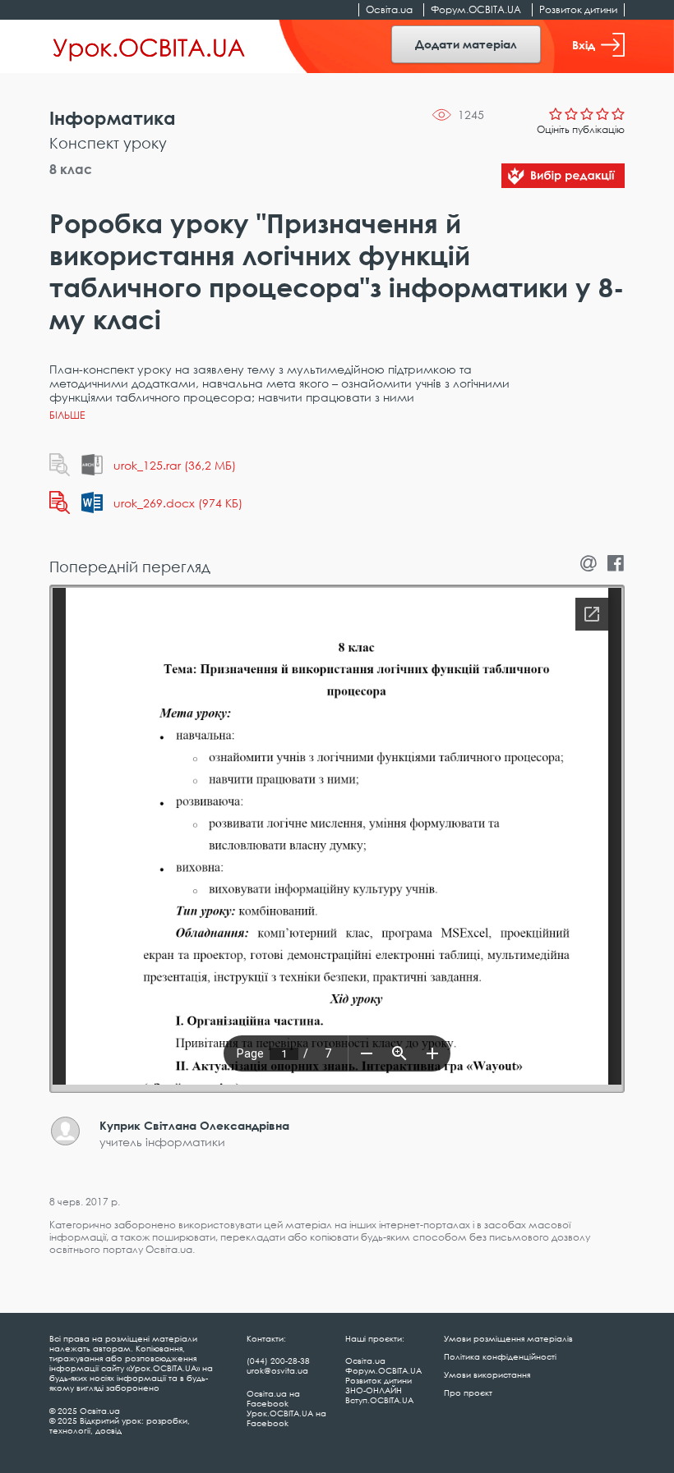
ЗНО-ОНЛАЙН (373, 1390)
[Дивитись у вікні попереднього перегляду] (59, 464)
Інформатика (112, 118)
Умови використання (487, 1374)
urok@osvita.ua (277, 1370)
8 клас (70, 169)
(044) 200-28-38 (278, 1360)
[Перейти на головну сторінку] (149, 47)
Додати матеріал (466, 44)
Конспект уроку (108, 143)
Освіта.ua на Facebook (273, 1398)
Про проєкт (468, 1392)
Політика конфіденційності (500, 1356)
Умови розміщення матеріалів (508, 1338)
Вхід (583, 45)
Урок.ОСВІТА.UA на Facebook (286, 1418)
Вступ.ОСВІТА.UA (379, 1400)
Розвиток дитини (578, 9)
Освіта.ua (389, 9)
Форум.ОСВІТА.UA (476, 9)
